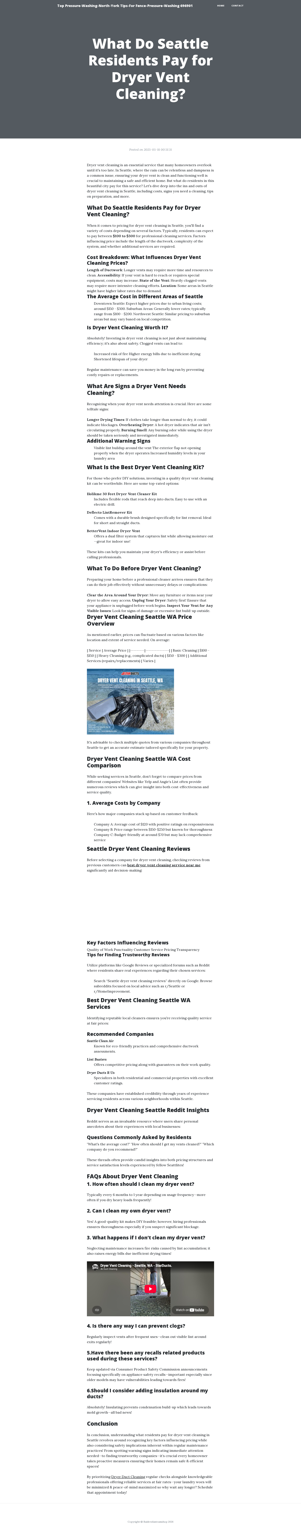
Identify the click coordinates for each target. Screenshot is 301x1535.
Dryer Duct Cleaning (128, 1476)
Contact (237, 5)
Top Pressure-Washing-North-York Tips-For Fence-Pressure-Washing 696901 (125, 5)
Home (221, 5)
